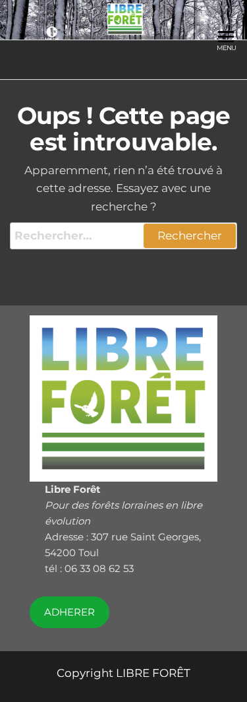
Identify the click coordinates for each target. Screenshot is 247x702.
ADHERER (69, 612)
